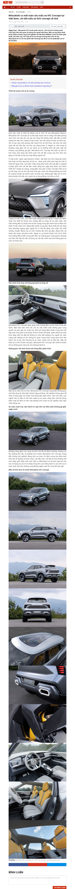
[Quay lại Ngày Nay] (4, 7)
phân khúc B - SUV (31, 860)
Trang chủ (11, 12)
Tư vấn (19, 7)
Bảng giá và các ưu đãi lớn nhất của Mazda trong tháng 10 (32, 86)
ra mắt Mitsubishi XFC (53, 860)
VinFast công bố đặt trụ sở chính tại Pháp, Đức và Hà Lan (31, 83)
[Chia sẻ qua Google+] (37, 864)
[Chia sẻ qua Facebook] (18, 864)
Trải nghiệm (34, 7)
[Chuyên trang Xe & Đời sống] (8, 7)
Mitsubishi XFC (20, 860)
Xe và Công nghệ (20, 12)
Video (41, 7)
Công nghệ (26, 7)
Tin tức (13, 7)
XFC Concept (42, 860)
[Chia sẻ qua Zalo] (56, 864)
